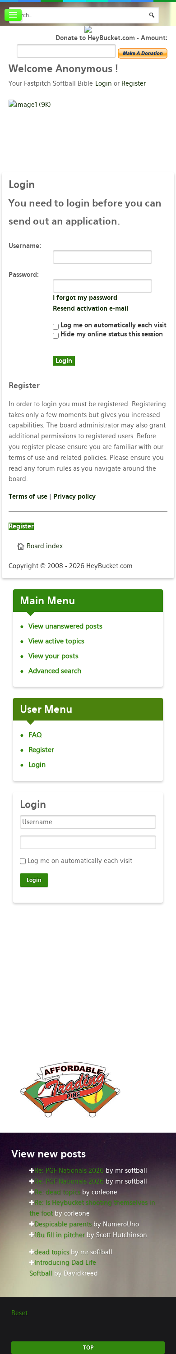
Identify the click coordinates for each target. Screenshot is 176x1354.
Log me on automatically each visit (113, 325)
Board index (45, 546)
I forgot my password (85, 297)
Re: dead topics (57, 1192)
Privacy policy (74, 496)
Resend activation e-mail (90, 308)
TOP (88, 1348)
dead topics (51, 1252)
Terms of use (28, 496)
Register (133, 83)
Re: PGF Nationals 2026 (69, 1170)
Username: (25, 245)
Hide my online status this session (111, 334)
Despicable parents (63, 1224)
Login (103, 83)
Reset (19, 1313)
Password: (24, 274)
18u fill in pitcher (59, 1235)
